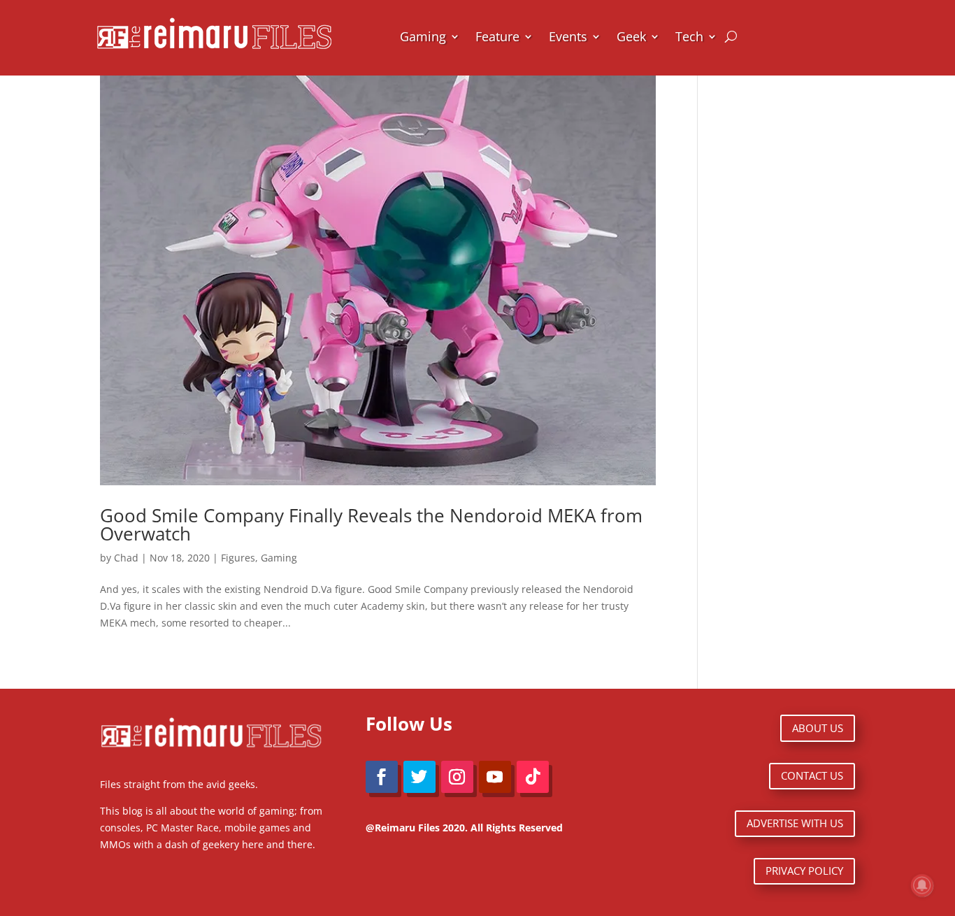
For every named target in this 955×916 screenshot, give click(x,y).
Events (568, 36)
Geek (631, 36)
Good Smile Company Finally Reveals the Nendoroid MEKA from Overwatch (371, 524)
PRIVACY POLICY (804, 871)
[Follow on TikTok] (533, 777)
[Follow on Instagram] (457, 777)
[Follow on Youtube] (495, 777)
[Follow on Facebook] (382, 777)
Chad (126, 557)
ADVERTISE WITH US (795, 823)
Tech (689, 36)
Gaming (423, 36)
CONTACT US (812, 775)
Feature (497, 36)
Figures (238, 557)
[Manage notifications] (922, 885)
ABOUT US (817, 728)
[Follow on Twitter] (419, 777)
